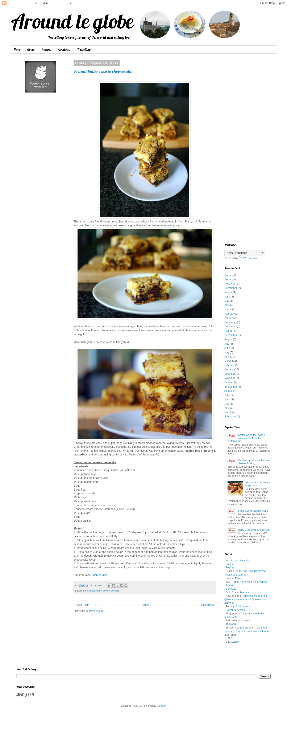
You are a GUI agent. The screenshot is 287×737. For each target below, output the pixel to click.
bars (85, 590)
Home (16, 50)
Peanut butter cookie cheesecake (103, 71)
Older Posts (208, 604)
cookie (106, 590)
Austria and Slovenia (237, 560)
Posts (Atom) (96, 611)
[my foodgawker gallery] (40, 91)
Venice (263, 581)
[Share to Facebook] (122, 586)
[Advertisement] (247, 124)
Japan (229, 585)
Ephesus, (229, 631)
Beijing (230, 567)
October (228, 330)
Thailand (231, 624)
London (235, 641)
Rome (235, 581)
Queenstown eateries (254, 595)
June (227, 296)
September (230, 288)
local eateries (257, 613)
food (238, 606)
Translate (252, 258)
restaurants (230, 617)
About (31, 50)
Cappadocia (243, 631)
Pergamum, (261, 627)
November (230, 283)
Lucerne (245, 620)
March (228, 309)
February (229, 313)
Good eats (64, 50)
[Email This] (110, 586)
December (230, 322)
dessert (115, 590)
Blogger (161, 705)
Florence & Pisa (249, 581)
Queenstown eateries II (237, 599)
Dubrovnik (260, 571)
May (226, 300)
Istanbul (239, 627)
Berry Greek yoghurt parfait (253, 529)
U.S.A (229, 638)
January (229, 275)
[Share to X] (118, 586)
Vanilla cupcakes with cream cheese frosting (254, 462)
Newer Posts (82, 604)
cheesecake (95, 590)
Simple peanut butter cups (253, 510)
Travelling (84, 50)
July (226, 343)
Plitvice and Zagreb (235, 574)
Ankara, (255, 631)
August (228, 292)
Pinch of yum (99, 575)
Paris (238, 578)
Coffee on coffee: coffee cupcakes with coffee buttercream (246, 438)
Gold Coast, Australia (238, 592)
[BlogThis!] (114, 586)
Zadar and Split (244, 571)
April (227, 305)
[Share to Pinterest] (126, 586)
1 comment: (97, 585)
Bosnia (229, 564)
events (246, 606)
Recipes (46, 50)
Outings (243, 613)
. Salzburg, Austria (234, 610)
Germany (231, 588)
